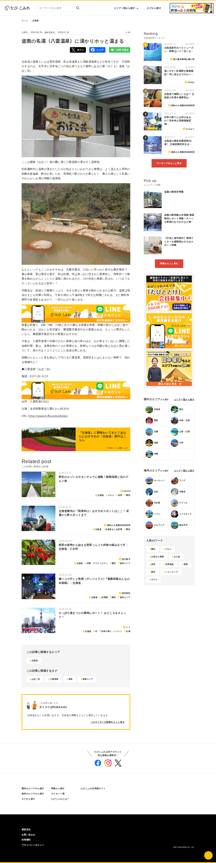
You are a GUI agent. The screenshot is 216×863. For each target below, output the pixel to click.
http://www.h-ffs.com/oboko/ (48, 416)
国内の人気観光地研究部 (118, 525)
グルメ (111, 495)
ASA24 (127, 491)
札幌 (128, 631)
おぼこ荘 (36, 679)
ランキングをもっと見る (169, 163)
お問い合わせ (28, 834)
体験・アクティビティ (97, 563)
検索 (78, 8)
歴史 (153, 572)
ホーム (25, 20)
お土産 (177, 557)
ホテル (154, 579)
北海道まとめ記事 (113, 529)
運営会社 (26, 829)
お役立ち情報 (157, 557)
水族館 (104, 597)
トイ (128, 627)
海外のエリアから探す (33, 793)
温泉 (70, 679)
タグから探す (154, 8)
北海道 (35, 20)
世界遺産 (169, 564)
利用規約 (26, 840)
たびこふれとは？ (60, 799)
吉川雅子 (126, 559)
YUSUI (191, 82)
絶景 (186, 564)
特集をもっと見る (169, 263)
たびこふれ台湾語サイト (93, 788)
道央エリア (125, 563)
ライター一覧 (58, 793)
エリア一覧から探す (124, 8)
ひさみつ (190, 129)
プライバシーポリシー (33, 845)
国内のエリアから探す (33, 788)
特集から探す (58, 788)
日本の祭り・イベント (111, 631)
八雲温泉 (54, 679)
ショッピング (171, 572)
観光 (128, 495)
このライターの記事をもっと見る (107, 722)
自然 (120, 495)
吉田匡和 (126, 593)
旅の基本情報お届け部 (183, 59)
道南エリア (88, 679)
